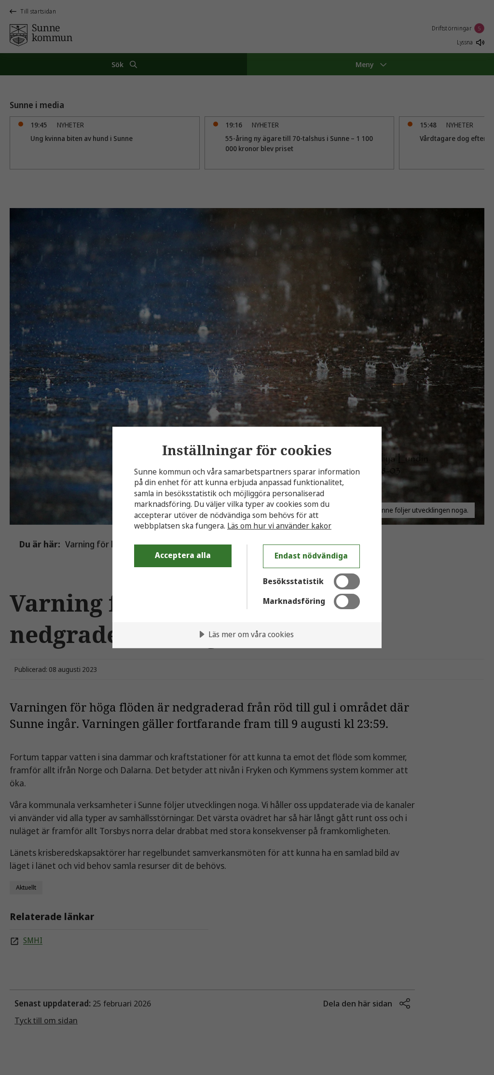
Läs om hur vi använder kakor (279, 525)
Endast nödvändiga (311, 555)
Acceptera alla (183, 555)
